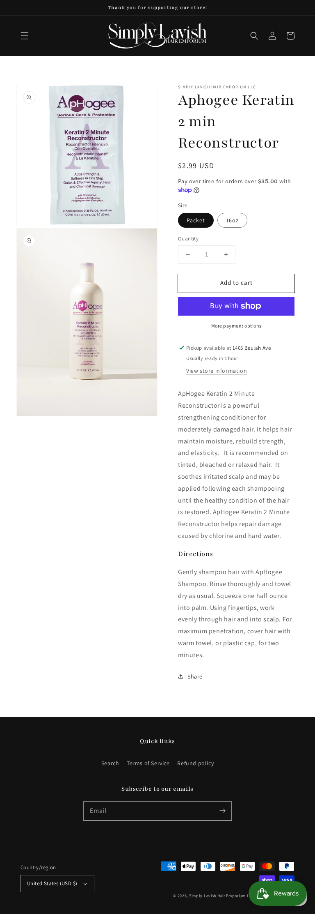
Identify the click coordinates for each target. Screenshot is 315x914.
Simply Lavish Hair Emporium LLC (221, 895)
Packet (196, 220)
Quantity (188, 238)
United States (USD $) (52, 883)
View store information (216, 370)
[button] (25, 36)
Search (110, 763)
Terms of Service (148, 763)
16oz (232, 220)
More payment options (236, 326)
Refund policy (195, 763)
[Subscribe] (222, 811)
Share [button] (195, 676)
